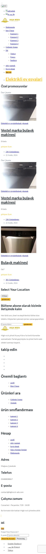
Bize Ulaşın (14, 386)
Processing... (21, 539)
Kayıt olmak (10, 69)
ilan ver (8, 72)
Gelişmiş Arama (12, 47)
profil (12, 383)
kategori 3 (14, 423)
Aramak (13, 403)
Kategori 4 (14, 44)
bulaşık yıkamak (22, 123)
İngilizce (13, 60)
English (12, 11)
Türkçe (13, 54)
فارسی (12, 14)
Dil (7, 50)
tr (5, 6)
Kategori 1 (14, 34)
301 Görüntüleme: (12, 280)
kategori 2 (14, 420)
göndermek (5, 299)
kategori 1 (14, 416)
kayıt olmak (14, 446)
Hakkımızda (10, 27)
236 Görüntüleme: (12, 152)
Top (2, 529)
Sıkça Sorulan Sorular (18, 450)
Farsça (12, 57)
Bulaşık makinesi (14, 262)
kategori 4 (14, 426)
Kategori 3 (14, 41)
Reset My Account (8, 539)
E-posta (4, 535)
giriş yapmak (10, 66)
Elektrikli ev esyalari (24, 79)
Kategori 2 (14, 37)
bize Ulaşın (10, 31)
